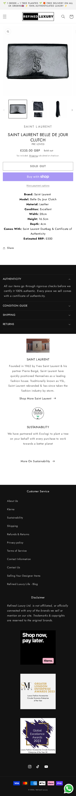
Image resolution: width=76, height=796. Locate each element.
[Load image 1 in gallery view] (18, 109)
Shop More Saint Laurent (35, 398)
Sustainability (15, 518)
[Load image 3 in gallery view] (58, 109)
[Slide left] (4, 110)
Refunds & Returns (18, 534)
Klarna (10, 509)
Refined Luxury (42, 790)
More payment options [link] (38, 185)
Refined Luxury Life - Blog (22, 584)
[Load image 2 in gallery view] (38, 109)
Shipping (33, 155)
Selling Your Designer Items (23, 576)
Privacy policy (15, 543)
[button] (5, 17)
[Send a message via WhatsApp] (68, 788)
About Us (12, 501)
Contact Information (19, 559)
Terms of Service (17, 551)
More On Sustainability (35, 461)
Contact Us (13, 567)
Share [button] (10, 248)
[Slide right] (72, 110)
